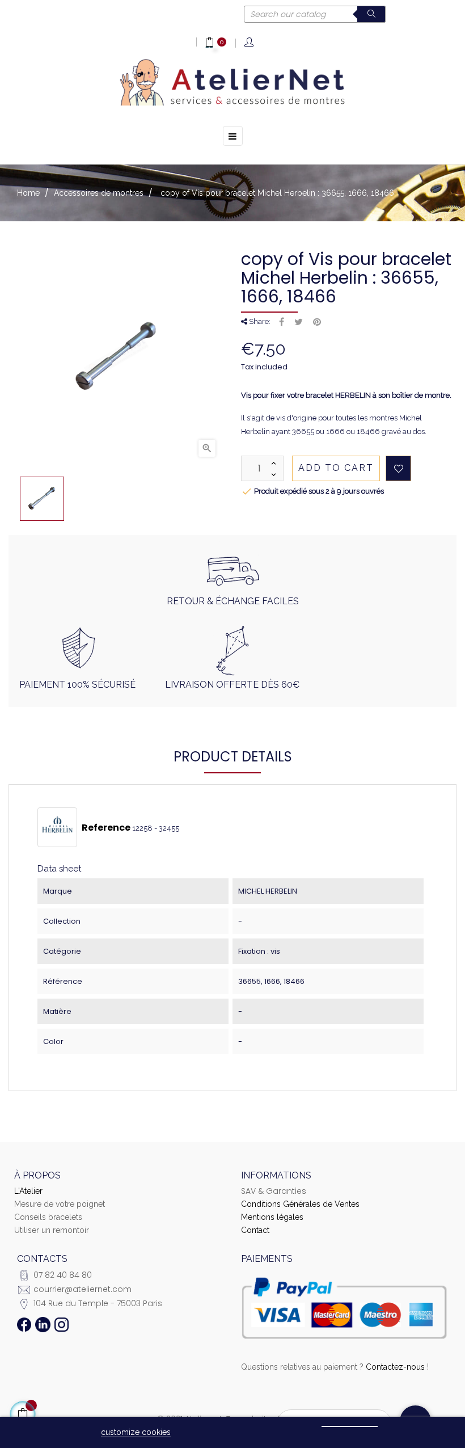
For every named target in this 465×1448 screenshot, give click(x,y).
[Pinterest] (317, 322)
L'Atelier (28, 1191)
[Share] (281, 322)
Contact (255, 1230)
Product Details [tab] (233, 756)
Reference (106, 827)
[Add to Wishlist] (398, 468)
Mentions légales (272, 1217)
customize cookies (136, 1432)
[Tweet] (298, 322)
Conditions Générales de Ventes (300, 1204)
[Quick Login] (249, 42)
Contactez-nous (395, 1366)
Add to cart (336, 467)
